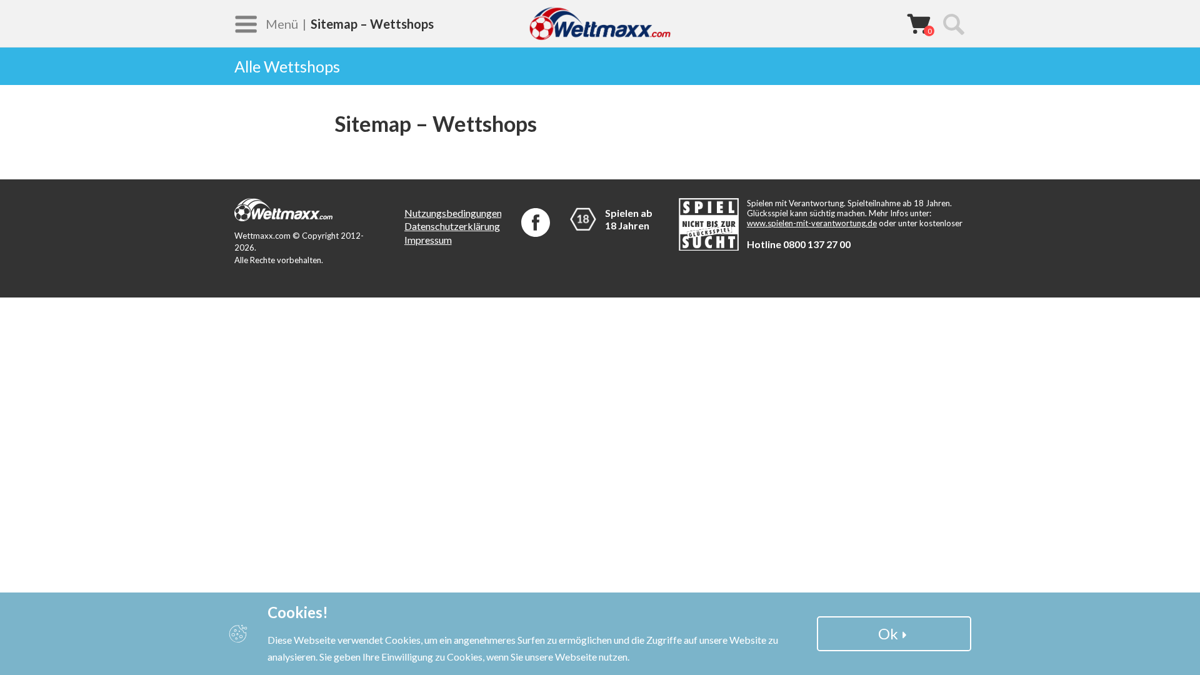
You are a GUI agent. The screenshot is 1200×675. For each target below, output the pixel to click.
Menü (282, 23)
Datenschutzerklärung (452, 226)
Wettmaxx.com (600, 23)
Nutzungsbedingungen (453, 213)
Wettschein (918, 24)
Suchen (953, 23)
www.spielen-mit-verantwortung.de (812, 223)
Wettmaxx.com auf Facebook (535, 222)
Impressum (428, 240)
